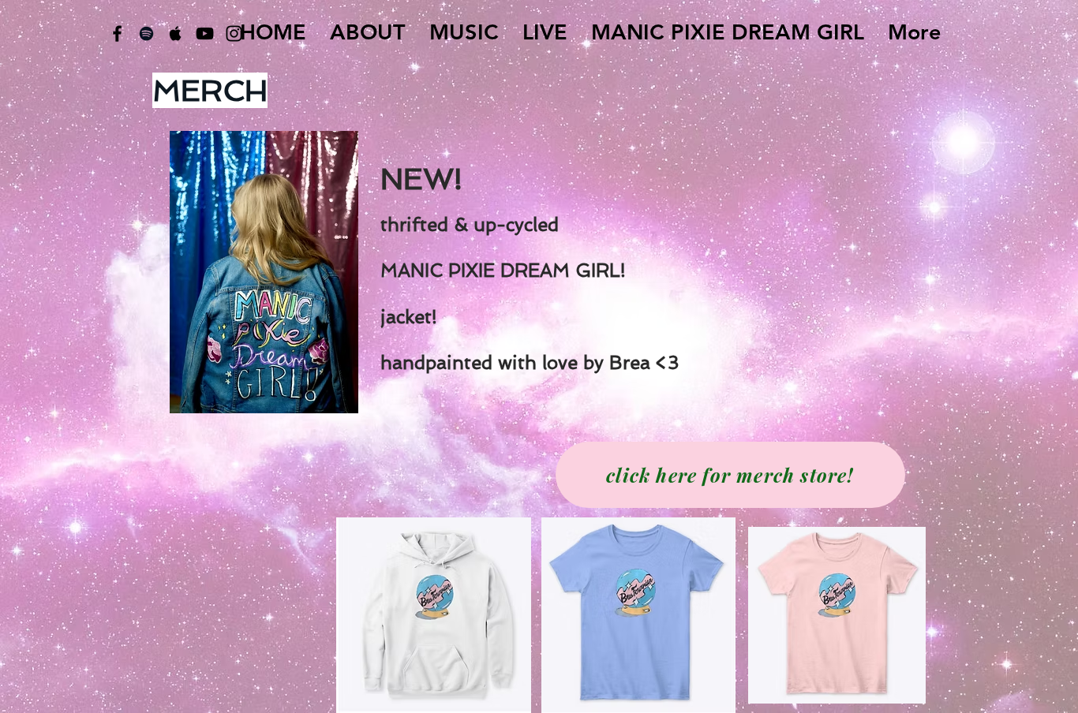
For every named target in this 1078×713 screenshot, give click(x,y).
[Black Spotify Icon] (146, 33)
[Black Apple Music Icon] (175, 33)
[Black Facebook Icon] (117, 33)
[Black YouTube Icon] (204, 33)
